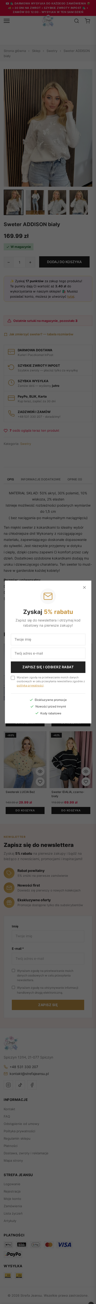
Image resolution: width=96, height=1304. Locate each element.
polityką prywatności (30, 685)
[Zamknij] (84, 587)
